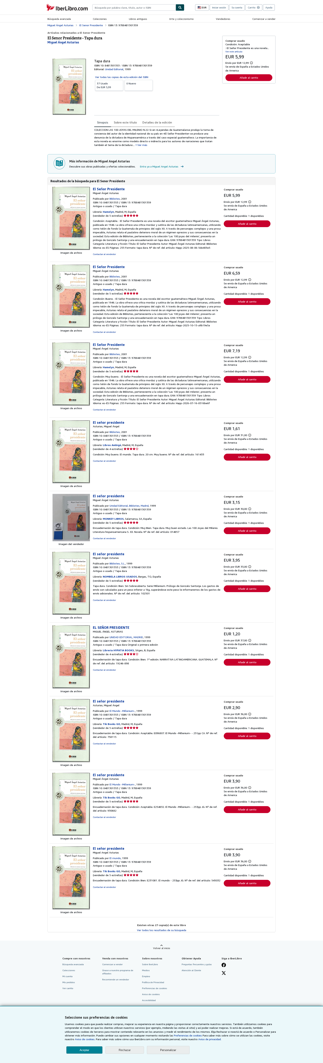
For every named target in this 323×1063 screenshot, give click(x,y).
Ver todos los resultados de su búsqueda (161, 930)
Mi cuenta (67, 976)
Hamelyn (108, 211)
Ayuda (268, 7)
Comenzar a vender (264, 18)
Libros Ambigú (112, 445)
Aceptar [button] (84, 1050)
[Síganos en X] (224, 973)
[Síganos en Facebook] (224, 965)
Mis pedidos (68, 982)
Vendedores (223, 18)
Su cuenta (237, 7)
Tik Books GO (111, 724)
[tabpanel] (156, 137)
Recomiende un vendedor (115, 979)
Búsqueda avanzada (59, 18)
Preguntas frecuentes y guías (197, 964)
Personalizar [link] (168, 1050)
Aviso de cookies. (85, 1039)
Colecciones (100, 18)
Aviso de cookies (151, 994)
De (104, 85)
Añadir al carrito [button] (249, 77)
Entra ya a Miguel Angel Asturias (159, 166)
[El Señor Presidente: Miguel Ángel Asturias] (71, 249)
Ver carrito (67, 988)
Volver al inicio (161, 948)
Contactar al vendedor (104, 254)
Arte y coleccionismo (181, 18)
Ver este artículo (233, 51)
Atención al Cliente (191, 970)
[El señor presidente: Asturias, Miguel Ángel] (71, 482)
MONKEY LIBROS (113, 518)
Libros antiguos (138, 18)
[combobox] (134, 7)
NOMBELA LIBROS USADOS (120, 576)
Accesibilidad (149, 1000)
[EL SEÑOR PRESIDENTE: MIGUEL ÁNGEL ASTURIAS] (71, 687)
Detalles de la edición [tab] (157, 122)
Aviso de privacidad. (209, 1039)
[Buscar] (180, 7)
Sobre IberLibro (150, 964)
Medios (146, 970)
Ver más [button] (142, 144)
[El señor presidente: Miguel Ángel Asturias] (71, 540)
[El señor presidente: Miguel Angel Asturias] (71, 613)
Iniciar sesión (219, 7)
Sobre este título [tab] (125, 122)
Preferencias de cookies (188, 1035)
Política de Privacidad (153, 982)
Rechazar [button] (125, 1050)
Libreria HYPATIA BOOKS (118, 650)
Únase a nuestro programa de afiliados (117, 972)
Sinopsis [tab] (102, 122)
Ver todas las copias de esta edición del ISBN (121, 77)
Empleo (146, 976)
